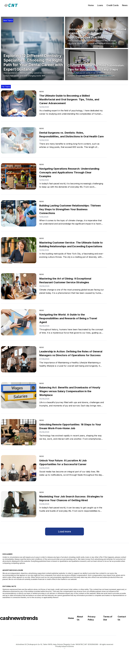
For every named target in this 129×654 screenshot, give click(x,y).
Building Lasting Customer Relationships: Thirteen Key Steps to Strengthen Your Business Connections (70, 209)
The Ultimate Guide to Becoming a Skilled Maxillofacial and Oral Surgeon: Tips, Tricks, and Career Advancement (69, 99)
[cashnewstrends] (11, 5)
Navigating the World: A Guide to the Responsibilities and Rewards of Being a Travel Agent (68, 318)
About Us (80, 618)
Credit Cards (112, 5)
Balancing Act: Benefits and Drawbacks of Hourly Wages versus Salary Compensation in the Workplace (69, 391)
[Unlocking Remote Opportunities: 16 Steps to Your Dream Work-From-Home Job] (18, 432)
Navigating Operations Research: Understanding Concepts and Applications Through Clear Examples (69, 172)
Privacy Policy (91, 618)
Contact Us (122, 618)
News (124, 5)
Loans (100, 5)
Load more (64, 531)
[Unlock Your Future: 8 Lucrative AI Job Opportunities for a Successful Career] (18, 468)
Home (91, 5)
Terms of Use (107, 618)
